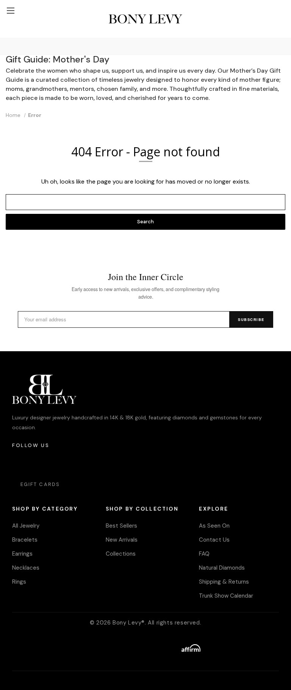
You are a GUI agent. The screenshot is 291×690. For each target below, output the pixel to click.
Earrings (22, 554)
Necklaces (25, 568)
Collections (121, 554)
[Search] (7, 46)
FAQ (204, 554)
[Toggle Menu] (10, 10)
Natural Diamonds (222, 568)
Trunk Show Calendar (226, 596)
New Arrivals (122, 540)
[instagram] (18, 464)
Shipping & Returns (224, 582)
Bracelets (25, 540)
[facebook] (39, 464)
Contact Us (214, 540)
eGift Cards (40, 484)
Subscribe (251, 319)
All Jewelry (25, 526)
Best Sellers (121, 526)
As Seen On (214, 526)
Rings (19, 582)
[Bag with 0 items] (281, 4)
